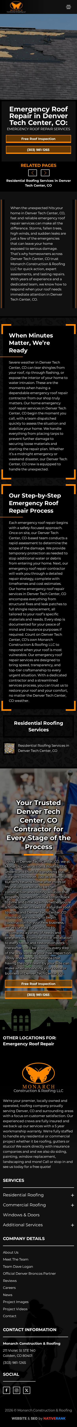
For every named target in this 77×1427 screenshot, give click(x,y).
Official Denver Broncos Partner (29, 1274)
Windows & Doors (21, 1214)
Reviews (10, 1281)
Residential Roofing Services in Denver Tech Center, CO (38, 183)
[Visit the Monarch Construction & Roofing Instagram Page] (16, 1390)
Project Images (15, 1302)
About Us (10, 1252)
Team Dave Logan (18, 1267)
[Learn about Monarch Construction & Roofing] (38, 1078)
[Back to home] (16, 7)
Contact (9, 1316)
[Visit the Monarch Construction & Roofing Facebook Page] (6, 1390)
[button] (68, 7)
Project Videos (15, 1309)
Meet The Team (15, 1259)
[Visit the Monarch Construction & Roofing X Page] (26, 1390)
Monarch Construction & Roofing (31, 1343)
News (7, 1295)
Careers (9, 1288)
